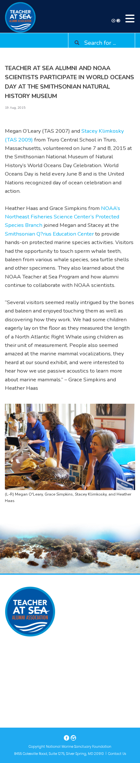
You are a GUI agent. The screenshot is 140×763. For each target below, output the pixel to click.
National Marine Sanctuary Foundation (78, 746)
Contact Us (117, 753)
